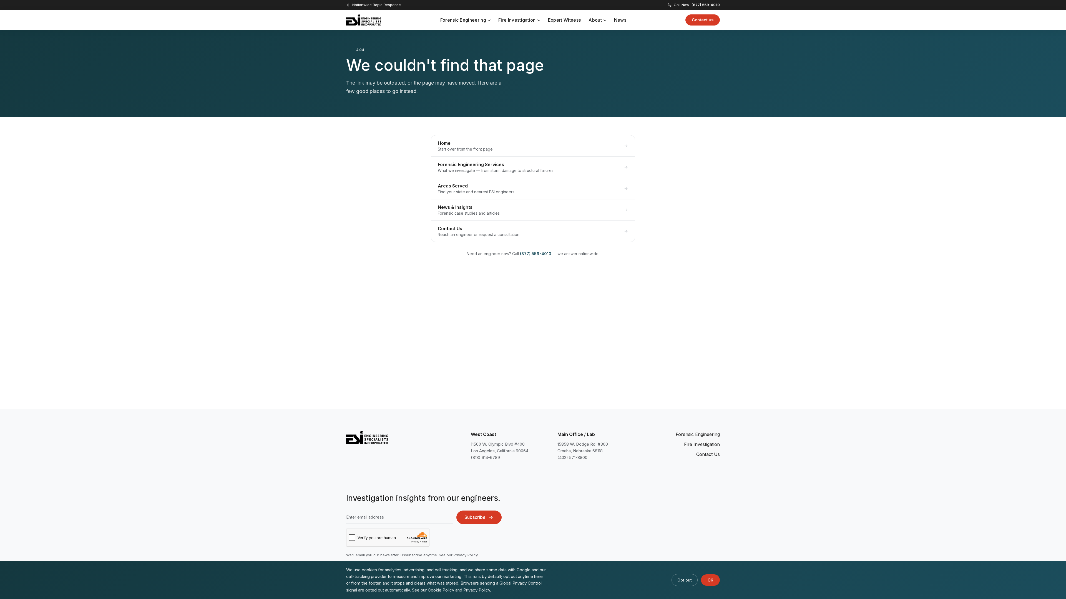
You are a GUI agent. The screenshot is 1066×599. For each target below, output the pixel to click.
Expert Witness (564, 20)
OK (710, 580)
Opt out (684, 580)
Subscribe (475, 517)
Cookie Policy (441, 590)
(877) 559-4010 (535, 253)
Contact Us (708, 454)
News (620, 20)
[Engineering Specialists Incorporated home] (363, 20)
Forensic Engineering (463, 20)
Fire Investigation (517, 20)
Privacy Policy (465, 555)
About (595, 20)
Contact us (702, 19)
